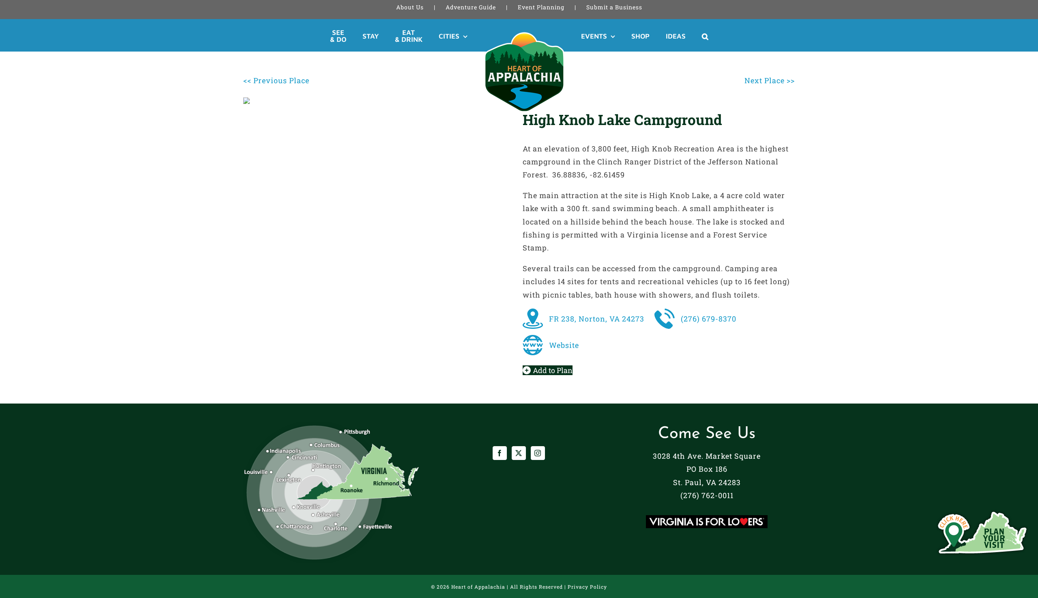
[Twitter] (519, 453)
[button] (675, 36)
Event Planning (541, 7)
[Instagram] (538, 453)
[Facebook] (500, 453)
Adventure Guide (471, 7)
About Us (410, 7)
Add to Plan (553, 370)
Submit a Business (614, 7)
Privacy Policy (587, 586)
